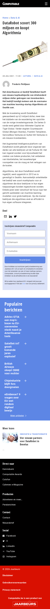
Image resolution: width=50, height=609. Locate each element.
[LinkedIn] (10, 216)
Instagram (11, 556)
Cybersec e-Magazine (13, 484)
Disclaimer (8, 575)
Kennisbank (8, 469)
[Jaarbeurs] (25, 602)
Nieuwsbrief (8, 523)
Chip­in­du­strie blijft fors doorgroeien (12, 384)
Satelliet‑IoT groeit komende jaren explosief (11, 350)
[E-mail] (5, 216)
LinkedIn (10, 546)
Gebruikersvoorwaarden (14, 582)
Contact (6, 517)
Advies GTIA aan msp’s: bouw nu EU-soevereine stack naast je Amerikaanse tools (12, 326)
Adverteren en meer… (12, 499)
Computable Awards (12, 474)
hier (24, 284)
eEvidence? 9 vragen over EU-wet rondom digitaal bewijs (12, 402)
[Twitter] (15, 216)
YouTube (10, 551)
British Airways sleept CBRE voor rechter (11, 368)
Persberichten (9, 504)
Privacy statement (11, 590)
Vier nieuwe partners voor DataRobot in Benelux (31, 441)
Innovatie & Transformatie (33, 434)
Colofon (6, 479)
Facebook (11, 536)
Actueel (27, 76)
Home (5, 18)
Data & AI (15, 18)
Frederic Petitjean (21, 84)
